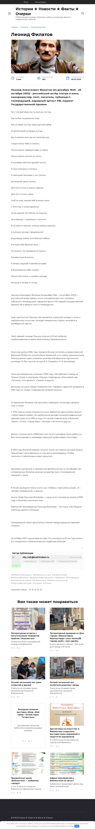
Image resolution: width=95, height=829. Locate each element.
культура (38, 583)
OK (77, 826)
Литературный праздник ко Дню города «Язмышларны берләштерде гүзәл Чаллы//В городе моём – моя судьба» (67, 637)
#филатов (60, 578)
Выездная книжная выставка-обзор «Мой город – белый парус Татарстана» (28, 713)
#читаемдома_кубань (21, 580)
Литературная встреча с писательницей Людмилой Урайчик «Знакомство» (25, 635)
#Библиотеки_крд (42, 575)
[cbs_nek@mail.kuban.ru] (16, 560)
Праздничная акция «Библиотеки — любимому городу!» (25, 780)
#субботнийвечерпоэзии (42, 578)
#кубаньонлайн (60, 575)
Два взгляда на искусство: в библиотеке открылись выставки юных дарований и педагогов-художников (65, 733)
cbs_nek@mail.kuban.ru (36, 557)
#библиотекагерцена (22, 575)
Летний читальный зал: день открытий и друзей (26, 683)
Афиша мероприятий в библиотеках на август (62, 779)
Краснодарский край (21, 583)
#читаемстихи (40, 580)
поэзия (47, 583)
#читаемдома (73, 578)
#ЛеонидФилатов (20, 578)
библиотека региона (58, 580)
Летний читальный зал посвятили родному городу (64, 683)
